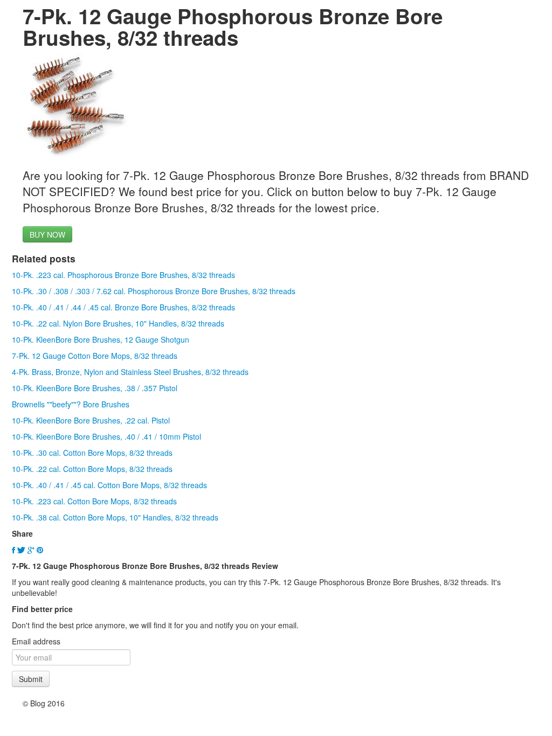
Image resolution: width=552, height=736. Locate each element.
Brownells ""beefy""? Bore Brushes (70, 404)
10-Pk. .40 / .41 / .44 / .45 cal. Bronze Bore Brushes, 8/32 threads (123, 307)
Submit (31, 678)
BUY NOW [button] (47, 234)
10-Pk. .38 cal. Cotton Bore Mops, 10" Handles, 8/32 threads (115, 517)
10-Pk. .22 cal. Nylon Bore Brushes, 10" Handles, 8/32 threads (118, 323)
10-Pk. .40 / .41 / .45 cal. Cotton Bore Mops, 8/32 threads (109, 485)
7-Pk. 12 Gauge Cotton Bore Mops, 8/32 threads (94, 355)
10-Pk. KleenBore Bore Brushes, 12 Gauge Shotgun (100, 339)
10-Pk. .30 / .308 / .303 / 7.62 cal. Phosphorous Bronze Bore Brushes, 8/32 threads (153, 291)
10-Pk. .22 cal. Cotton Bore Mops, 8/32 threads (92, 468)
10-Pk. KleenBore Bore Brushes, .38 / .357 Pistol (94, 388)
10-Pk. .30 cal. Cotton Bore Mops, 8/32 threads (92, 452)
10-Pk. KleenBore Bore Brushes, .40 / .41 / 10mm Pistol (106, 436)
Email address (36, 641)
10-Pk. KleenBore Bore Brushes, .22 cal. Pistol (91, 420)
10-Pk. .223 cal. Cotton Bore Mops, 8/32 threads (94, 501)
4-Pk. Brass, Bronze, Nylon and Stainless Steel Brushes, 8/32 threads (130, 371)
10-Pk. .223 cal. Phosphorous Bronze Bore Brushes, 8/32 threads (123, 274)
